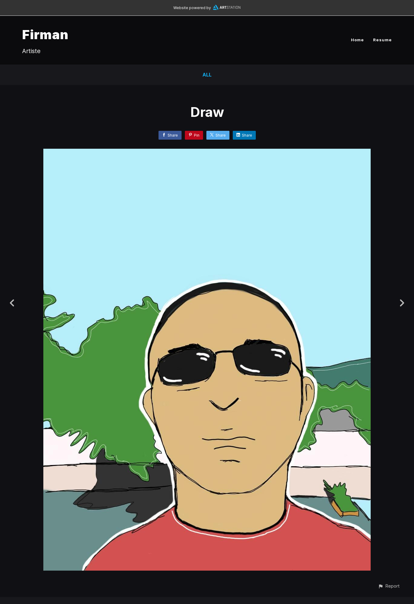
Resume (382, 39)
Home (357, 39)
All (207, 75)
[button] (389, 586)
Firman (45, 34)
